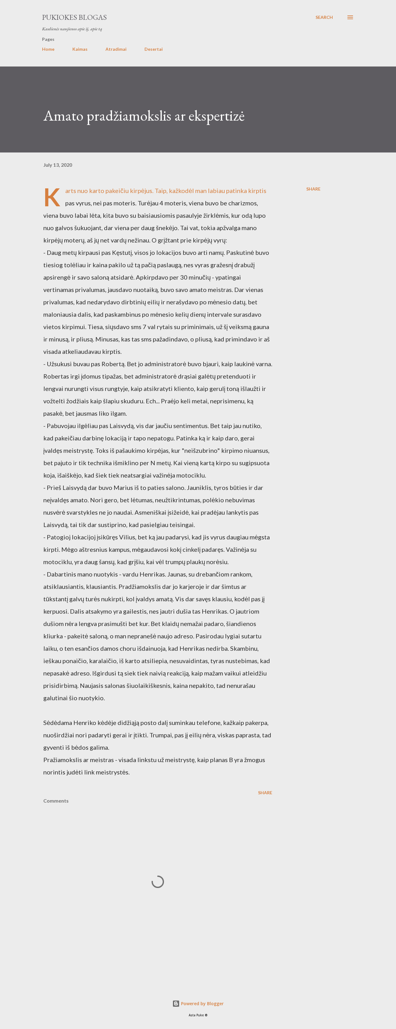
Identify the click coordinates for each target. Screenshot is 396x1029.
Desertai (153, 49)
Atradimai (116, 49)
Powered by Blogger (202, 1003)
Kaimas (80, 49)
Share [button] (313, 188)
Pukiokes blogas (74, 17)
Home (48, 49)
